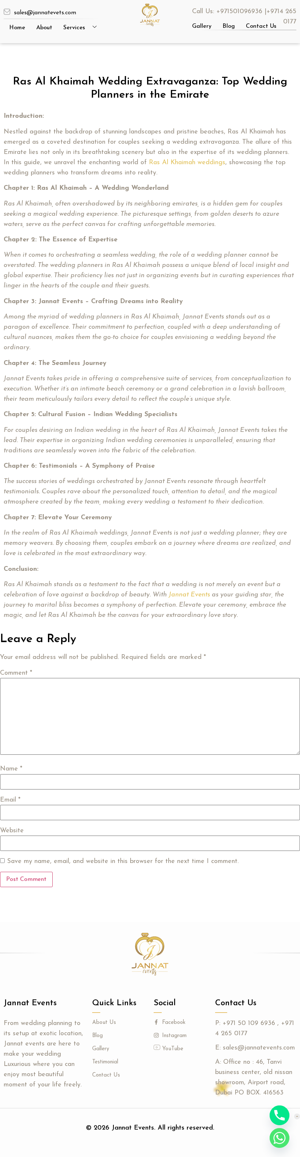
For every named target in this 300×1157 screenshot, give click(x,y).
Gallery (201, 26)
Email (10, 800)
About (44, 28)
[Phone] (279, 1115)
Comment (16, 673)
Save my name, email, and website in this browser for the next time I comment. (123, 861)
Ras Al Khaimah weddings (187, 162)
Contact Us (261, 26)
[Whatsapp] (279, 1138)
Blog (228, 26)
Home (17, 28)
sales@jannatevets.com (45, 13)
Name (11, 769)
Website (12, 831)
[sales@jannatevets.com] (7, 11)
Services (74, 28)
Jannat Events (189, 595)
